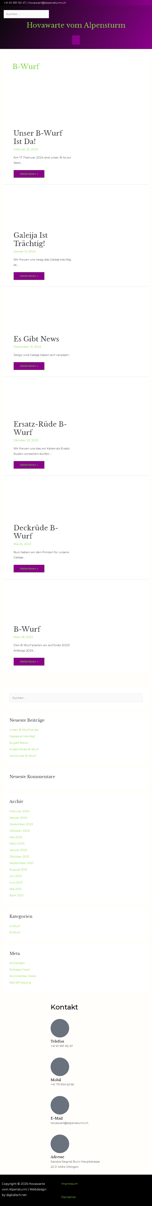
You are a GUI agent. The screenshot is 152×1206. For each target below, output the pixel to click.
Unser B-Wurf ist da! (38, 137)
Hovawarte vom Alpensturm (76, 25)
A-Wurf (14, 926)
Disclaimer (68, 1197)
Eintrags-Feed (19, 969)
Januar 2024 (18, 817)
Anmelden (17, 963)
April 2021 (16, 895)
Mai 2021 (15, 889)
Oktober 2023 (19, 830)
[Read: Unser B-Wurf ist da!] (43, 107)
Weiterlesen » (29, 173)
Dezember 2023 (21, 824)
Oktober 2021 (19, 856)
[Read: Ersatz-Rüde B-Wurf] (43, 400)
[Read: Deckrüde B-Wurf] (43, 501)
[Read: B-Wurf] (43, 604)
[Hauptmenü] (76, 40)
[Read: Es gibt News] (43, 313)
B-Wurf (27, 629)
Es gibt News (36, 339)
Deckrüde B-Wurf (36, 532)
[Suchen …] (27, 14)
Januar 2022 (18, 850)
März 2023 (16, 843)
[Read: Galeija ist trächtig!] (43, 210)
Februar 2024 (19, 811)
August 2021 (18, 869)
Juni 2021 (16, 882)
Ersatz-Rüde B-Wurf (40, 428)
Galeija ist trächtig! (31, 239)
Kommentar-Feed (22, 976)
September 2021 (21, 863)
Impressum (69, 1183)
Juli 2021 (15, 876)
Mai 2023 (15, 837)
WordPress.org (20, 982)
